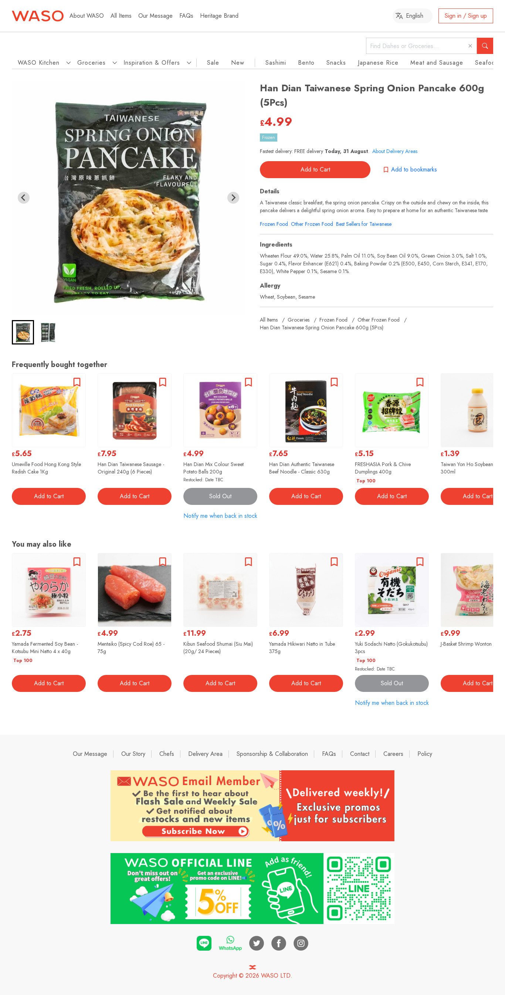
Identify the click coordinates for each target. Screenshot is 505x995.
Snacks (336, 62)
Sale (213, 62)
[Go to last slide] (24, 198)
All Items (121, 15)
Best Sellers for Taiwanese (364, 224)
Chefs (166, 754)
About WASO (87, 15)
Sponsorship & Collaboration (272, 754)
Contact (359, 754)
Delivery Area (205, 754)
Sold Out (220, 496)
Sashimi (275, 62)
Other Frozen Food (312, 224)
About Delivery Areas (394, 151)
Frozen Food (274, 224)
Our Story (133, 754)
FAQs (186, 15)
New (237, 62)
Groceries (298, 319)
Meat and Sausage (436, 62)
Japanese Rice (378, 62)
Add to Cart (315, 169)
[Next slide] (233, 198)
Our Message (155, 15)
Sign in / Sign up (466, 15)
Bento (306, 62)
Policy (424, 754)
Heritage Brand (219, 15)
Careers (393, 754)
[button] (23, 332)
